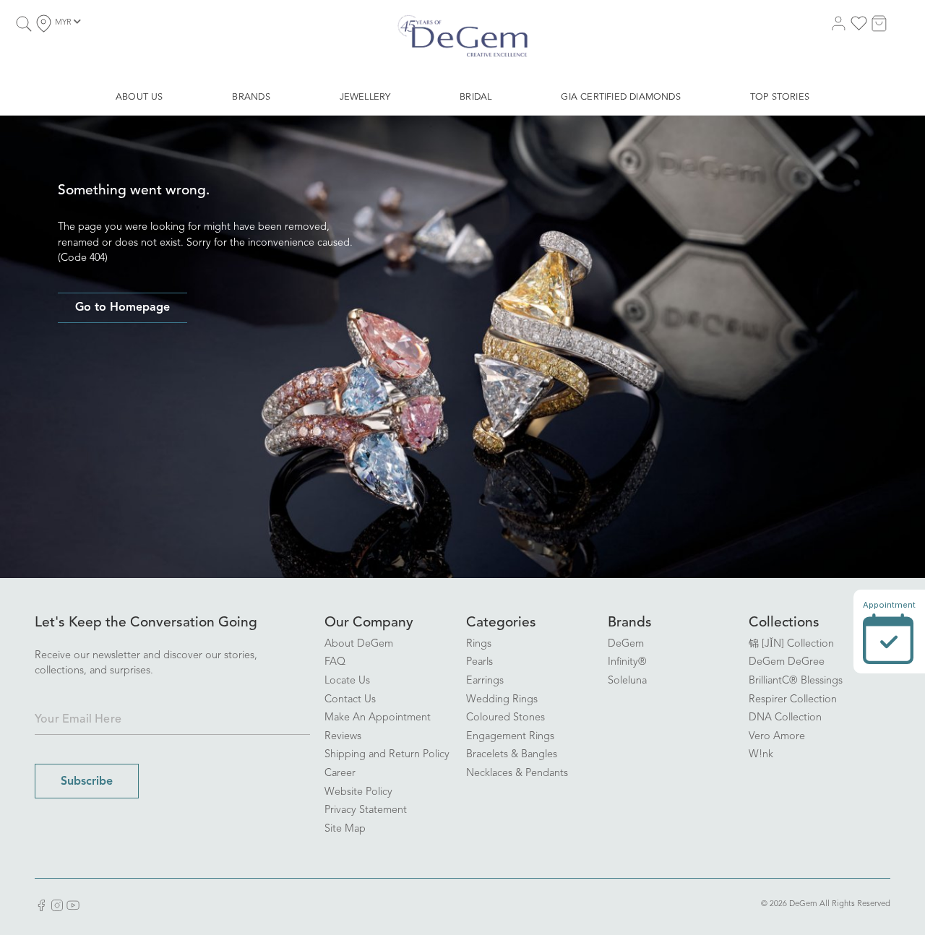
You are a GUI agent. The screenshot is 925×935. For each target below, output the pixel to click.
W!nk (761, 754)
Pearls (479, 662)
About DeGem (358, 644)
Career (340, 773)
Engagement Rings (510, 736)
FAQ (334, 662)
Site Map (345, 829)
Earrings (485, 681)
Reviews (342, 736)
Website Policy (358, 792)
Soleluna (627, 681)
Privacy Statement (365, 810)
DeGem (626, 644)
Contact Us (350, 699)
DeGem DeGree (787, 662)
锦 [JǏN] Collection (791, 644)
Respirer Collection (793, 699)
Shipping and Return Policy (386, 754)
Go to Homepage (122, 308)
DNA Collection (785, 717)
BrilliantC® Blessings (796, 681)
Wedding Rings (502, 699)
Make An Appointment (377, 717)
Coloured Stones (505, 717)
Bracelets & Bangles (511, 754)
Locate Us (347, 681)
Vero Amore (777, 736)
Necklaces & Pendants (517, 773)
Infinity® (627, 662)
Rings (478, 644)
